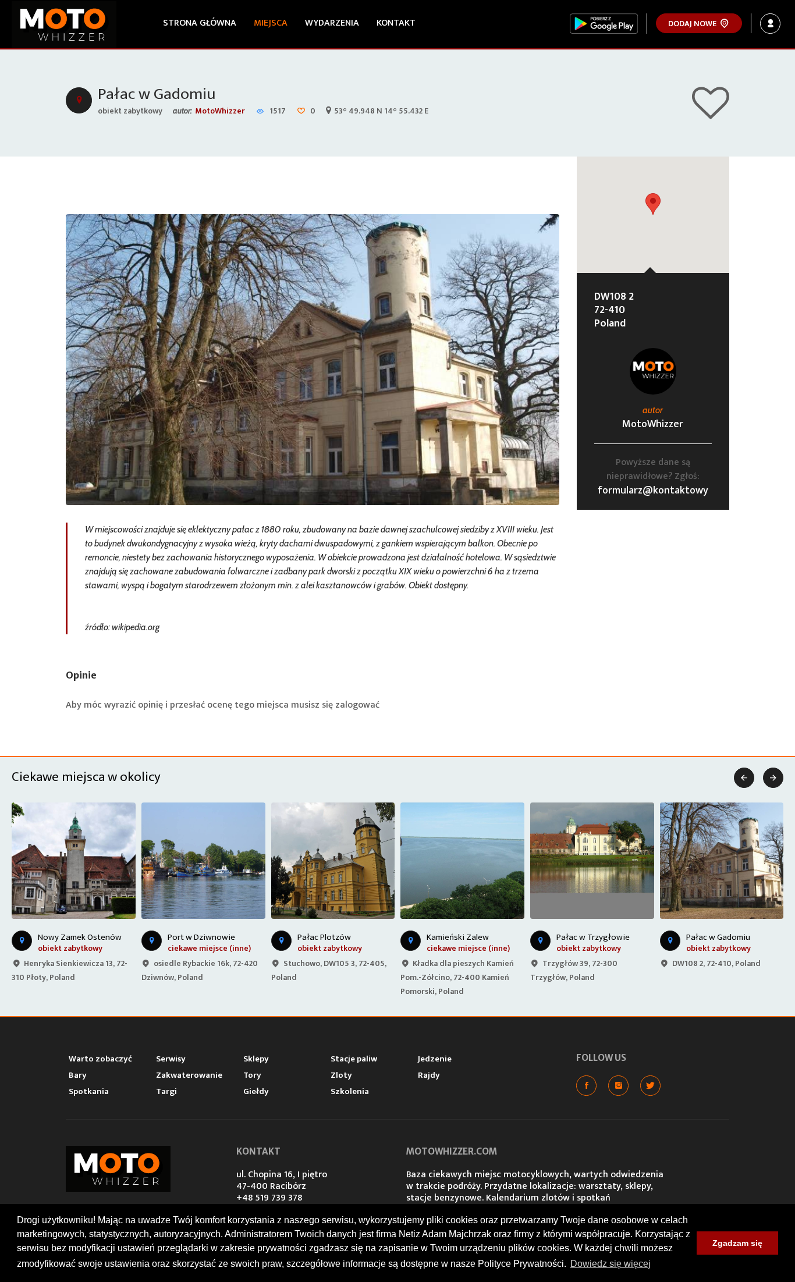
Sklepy (256, 1059)
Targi (166, 1091)
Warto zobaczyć (100, 1059)
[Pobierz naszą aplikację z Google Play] (604, 23)
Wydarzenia (332, 23)
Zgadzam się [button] (737, 1243)
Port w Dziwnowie (201, 937)
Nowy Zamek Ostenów (80, 937)
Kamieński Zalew (458, 937)
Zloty (341, 1075)
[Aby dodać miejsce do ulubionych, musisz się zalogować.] (710, 114)
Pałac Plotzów (324, 937)
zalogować (357, 705)
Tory (252, 1075)
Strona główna (199, 23)
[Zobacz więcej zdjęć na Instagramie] (618, 1085)
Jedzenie (435, 1059)
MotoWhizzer (220, 111)
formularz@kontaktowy (653, 490)
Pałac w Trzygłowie (593, 937)
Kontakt (396, 23)
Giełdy (256, 1091)
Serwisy (171, 1059)
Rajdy (429, 1075)
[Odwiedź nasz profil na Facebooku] (586, 1085)
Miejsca (271, 23)
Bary (78, 1075)
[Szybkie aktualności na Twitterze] (650, 1085)
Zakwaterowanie (189, 1075)
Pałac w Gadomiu (156, 94)
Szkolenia (350, 1091)
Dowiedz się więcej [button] (610, 1264)
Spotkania (89, 1091)
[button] (653, 204)
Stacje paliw (354, 1059)
